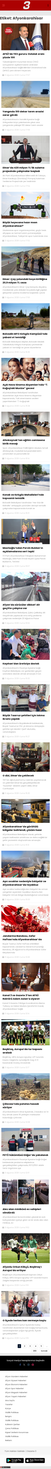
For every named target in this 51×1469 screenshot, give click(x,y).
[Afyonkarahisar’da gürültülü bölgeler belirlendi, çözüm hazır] (25, 822)
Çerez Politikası (12, 1428)
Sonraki (44, 1351)
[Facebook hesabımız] (20, 1364)
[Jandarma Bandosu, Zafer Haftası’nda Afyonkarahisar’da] (25, 931)
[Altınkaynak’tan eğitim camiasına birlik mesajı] (25, 435)
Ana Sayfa (10, 1400)
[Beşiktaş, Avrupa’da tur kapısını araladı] (25, 1044)
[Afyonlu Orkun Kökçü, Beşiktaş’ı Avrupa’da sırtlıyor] (25, 1262)
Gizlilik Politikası (12, 1412)
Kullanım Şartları (12, 1424)
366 (34, 1351)
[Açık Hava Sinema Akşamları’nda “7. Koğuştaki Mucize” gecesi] (25, 380)
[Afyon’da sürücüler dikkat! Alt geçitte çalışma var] (25, 600)
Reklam (8, 1440)
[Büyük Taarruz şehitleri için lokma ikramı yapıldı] (25, 711)
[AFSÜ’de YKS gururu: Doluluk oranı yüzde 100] (25, 49)
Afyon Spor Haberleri (14, 1388)
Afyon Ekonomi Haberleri (16, 1384)
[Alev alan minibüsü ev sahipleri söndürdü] (25, 1204)
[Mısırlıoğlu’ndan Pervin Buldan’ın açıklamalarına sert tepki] (25, 543)
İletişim (8, 1416)
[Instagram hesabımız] (28, 1364)
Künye (8, 1408)
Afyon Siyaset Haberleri (15, 1380)
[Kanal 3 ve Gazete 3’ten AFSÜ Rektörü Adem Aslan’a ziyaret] (25, 991)
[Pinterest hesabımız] (33, 1364)
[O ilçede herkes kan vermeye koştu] (25, 1316)
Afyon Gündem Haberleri (16, 1376)
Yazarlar (9, 1404)
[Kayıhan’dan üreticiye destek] (25, 659)
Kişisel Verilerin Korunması (16, 1432)
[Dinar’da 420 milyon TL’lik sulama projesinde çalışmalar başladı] (25, 163)
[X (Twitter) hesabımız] (24, 1364)
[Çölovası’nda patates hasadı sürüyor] (25, 1099)
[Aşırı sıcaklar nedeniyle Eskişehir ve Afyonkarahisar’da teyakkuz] (25, 877)
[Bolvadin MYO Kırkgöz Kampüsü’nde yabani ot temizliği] (25, 329)
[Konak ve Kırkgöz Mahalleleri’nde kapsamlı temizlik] (25, 490)
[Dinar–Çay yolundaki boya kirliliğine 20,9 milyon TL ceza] (25, 274)
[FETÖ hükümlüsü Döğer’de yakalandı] (25, 1150)
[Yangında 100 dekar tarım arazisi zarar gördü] (25, 107)
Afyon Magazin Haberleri (16, 1392)
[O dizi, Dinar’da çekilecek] (25, 771)
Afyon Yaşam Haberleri (15, 1396)
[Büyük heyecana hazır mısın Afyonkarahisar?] (25, 218)
